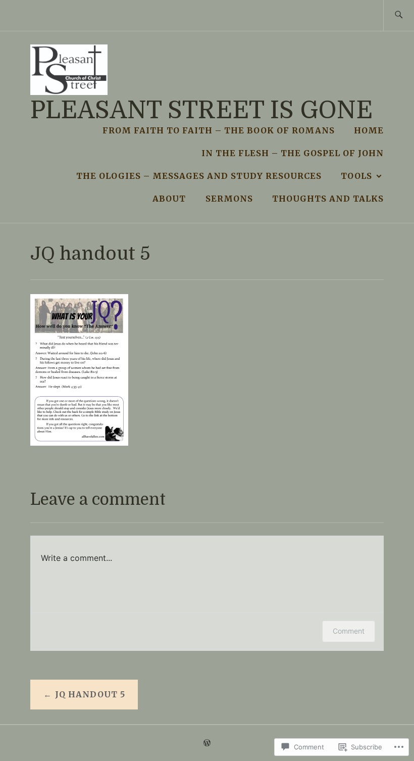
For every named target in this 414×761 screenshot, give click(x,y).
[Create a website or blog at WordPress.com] (207, 743)
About (169, 199)
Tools (356, 176)
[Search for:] (398, 15)
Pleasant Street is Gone (201, 110)
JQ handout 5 (90, 694)
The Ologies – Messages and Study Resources (199, 176)
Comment (349, 631)
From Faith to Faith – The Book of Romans (218, 130)
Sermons (229, 199)
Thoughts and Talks (328, 199)
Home (369, 130)
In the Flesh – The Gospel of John (292, 153)
